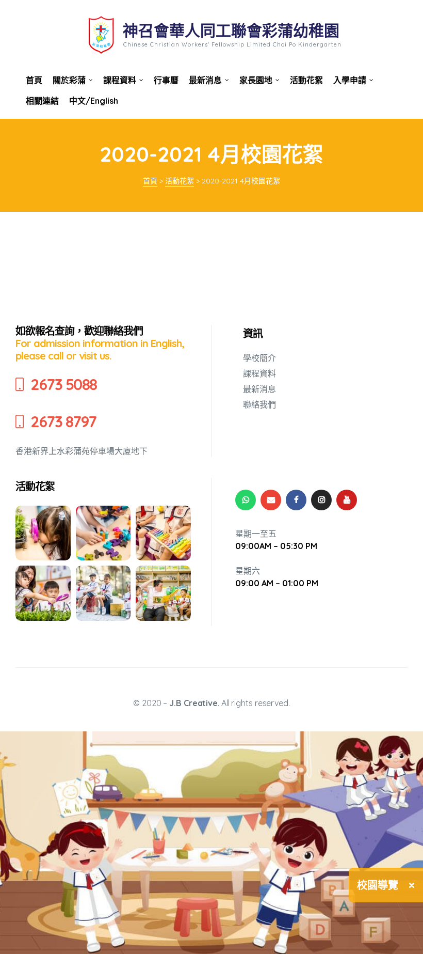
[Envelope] (271, 500)
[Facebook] (296, 500)
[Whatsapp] (245, 500)
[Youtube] (346, 500)
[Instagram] (321, 500)
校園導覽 (377, 885)
